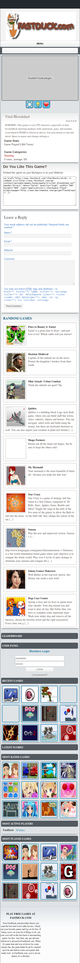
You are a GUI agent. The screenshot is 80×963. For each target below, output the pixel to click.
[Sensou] (15, 537)
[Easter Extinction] (49, 694)
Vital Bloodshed (17, 116)
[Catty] (49, 809)
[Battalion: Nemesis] (30, 770)
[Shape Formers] (15, 448)
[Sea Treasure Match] (68, 852)
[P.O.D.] (30, 713)
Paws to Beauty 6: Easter (42, 327)
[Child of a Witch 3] (68, 770)
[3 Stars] (71, 121)
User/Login (40, 50)
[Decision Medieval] (15, 362)
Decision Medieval (38, 354)
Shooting (9, 155)
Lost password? (40, 675)
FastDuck (8, 830)
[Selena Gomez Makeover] (15, 579)
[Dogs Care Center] (15, 606)
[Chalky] (10, 809)
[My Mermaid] (15, 475)
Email (8, 241)
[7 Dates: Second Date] (10, 770)
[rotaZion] (10, 694)
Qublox (32, 408)
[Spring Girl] (49, 790)
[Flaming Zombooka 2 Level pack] (49, 770)
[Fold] (30, 871)
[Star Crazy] (15, 502)
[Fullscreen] (29, 104)
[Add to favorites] (46, 104)
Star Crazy (34, 494)
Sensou (32, 529)
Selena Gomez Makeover (42, 571)
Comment (9, 259)
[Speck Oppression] (10, 732)
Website (8, 250)
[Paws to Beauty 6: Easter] (15, 335)
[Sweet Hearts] (10, 790)
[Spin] (10, 852)
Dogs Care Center (38, 598)
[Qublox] (15, 416)
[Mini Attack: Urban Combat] (15, 389)
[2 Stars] (69, 121)
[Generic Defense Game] (49, 713)
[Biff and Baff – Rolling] (68, 713)
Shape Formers (36, 440)
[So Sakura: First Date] (68, 790)
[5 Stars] (76, 121)
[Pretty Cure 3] (30, 809)
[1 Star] (67, 121)
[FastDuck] (41, 26)
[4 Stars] (73, 121)
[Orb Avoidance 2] (30, 732)
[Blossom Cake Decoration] (68, 809)
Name (8, 232)
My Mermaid (35, 467)
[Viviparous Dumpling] (30, 694)
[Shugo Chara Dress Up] (30, 790)
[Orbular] (68, 732)
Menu (40, 43)
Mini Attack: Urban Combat (44, 381)
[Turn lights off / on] (38, 104)
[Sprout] (49, 732)
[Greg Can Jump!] (68, 871)
